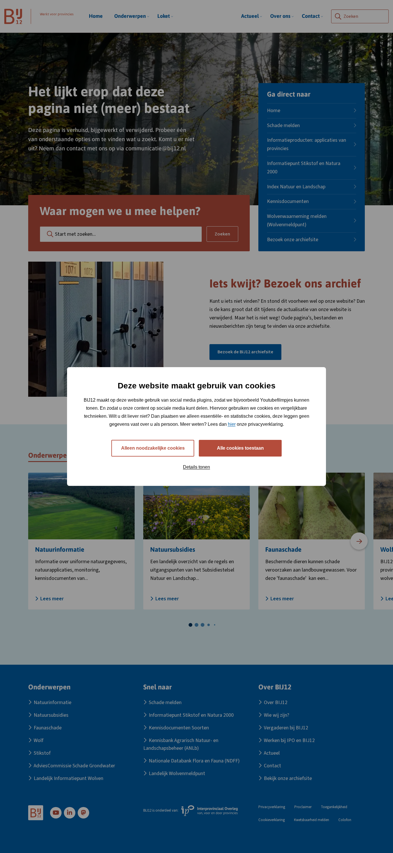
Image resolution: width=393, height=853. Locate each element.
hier (232, 424)
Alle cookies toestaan (240, 448)
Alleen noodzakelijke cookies (153, 448)
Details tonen (196, 467)
